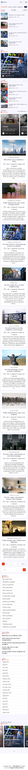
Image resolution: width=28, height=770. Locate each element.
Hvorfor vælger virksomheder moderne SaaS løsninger (14, 498)
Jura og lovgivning (7, 604)
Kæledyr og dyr (7, 607)
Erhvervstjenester (7, 590)
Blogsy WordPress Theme (16, 767)
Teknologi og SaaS (7, 624)
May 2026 (5, 670)
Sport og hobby (7, 618)
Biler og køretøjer (7, 579)
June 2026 (5, 667)
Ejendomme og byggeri (9, 582)
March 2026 (6, 676)
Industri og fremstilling (9, 601)
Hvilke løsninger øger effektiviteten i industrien (14, 541)
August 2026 (6, 662)
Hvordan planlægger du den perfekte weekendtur (13, 7)
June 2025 (5, 701)
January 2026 (6, 681)
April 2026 (5, 673)
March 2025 (6, 709)
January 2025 (6, 712)
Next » (23, 564)
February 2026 (6, 678)
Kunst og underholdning (9, 610)
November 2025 (7, 687)
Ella (6, 75)
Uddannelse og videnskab (9, 627)
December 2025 (7, 684)
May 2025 (5, 704)
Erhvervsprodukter (8, 587)
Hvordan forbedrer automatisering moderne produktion (18, 33)
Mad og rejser (6, 613)
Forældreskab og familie (9, 596)
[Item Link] (4, 16)
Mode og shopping (7, 615)
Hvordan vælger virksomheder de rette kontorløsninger (14, 455)
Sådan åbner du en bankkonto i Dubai (16, 15)
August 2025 (6, 695)
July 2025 (5, 698)
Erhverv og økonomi (8, 584)
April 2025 (5, 707)
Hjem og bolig (6, 598)
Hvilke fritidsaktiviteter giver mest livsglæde (14, 413)
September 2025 (7, 692)
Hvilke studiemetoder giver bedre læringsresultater (16, 24)
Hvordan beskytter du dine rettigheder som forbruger (14, 329)
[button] (21, 2)
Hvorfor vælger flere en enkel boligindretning (15, 42)
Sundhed (5, 621)
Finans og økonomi (8, 593)
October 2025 (6, 690)
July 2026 (5, 664)
